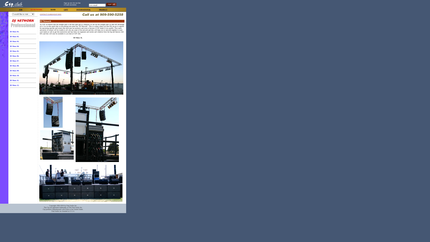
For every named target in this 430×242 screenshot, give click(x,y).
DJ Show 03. (14, 41)
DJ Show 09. (14, 71)
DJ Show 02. (14, 36)
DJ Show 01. (14, 32)
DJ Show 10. (14, 75)
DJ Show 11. (14, 80)
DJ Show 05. (14, 51)
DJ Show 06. (14, 56)
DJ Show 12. (14, 85)
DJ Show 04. (14, 46)
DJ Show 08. (14, 66)
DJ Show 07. (14, 61)
